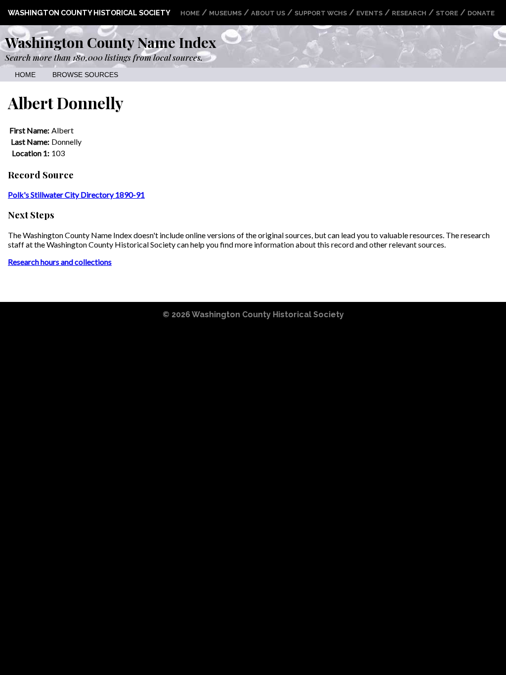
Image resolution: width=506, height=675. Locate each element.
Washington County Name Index (110, 42)
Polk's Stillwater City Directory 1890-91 (76, 194)
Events (369, 13)
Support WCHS (321, 13)
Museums (225, 13)
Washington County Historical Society (89, 12)
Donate (481, 13)
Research (409, 13)
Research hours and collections (60, 261)
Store (447, 13)
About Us (268, 13)
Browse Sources (85, 75)
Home (190, 13)
